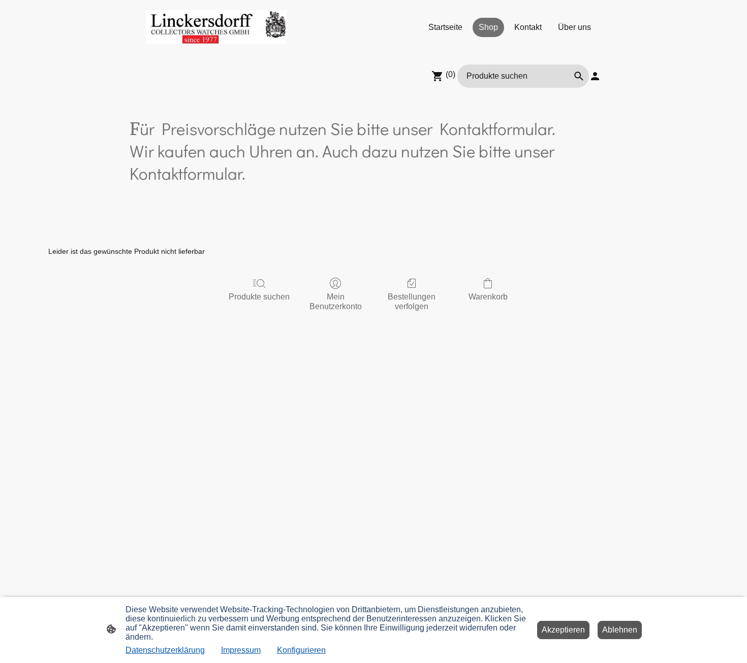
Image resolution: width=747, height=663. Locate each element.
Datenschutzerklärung (165, 650)
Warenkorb (488, 296)
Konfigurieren (301, 650)
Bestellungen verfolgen (411, 301)
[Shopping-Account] (595, 76)
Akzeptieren (563, 629)
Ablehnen (619, 629)
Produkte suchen (259, 296)
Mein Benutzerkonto (335, 301)
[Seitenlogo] (216, 27)
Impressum (241, 650)
